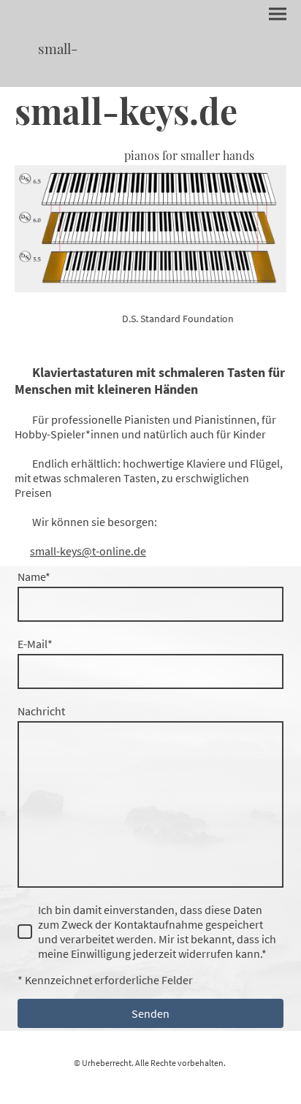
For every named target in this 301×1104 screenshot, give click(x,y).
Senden (150, 1013)
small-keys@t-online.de (88, 551)
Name (34, 576)
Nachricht (41, 711)
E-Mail (35, 643)
